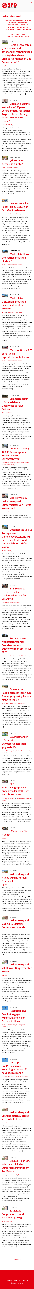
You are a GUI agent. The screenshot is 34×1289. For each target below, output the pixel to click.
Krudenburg (20, 32)
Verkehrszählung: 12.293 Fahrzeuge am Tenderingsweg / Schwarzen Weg (16, 454)
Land (28, 32)
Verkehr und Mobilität (15, 36)
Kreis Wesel (10, 32)
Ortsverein (15, 34)
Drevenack (24, 25)
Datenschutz (18, 1280)
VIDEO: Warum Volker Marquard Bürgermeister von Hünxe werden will (16, 503)
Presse (23, 34)
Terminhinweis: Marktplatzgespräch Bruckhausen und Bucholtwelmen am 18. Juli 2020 (16, 645)
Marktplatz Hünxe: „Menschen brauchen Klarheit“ (16, 257)
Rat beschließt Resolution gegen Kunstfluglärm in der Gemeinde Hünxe (14, 1016)
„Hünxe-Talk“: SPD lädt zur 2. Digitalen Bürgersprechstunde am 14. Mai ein (16, 1166)
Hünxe (19, 29)
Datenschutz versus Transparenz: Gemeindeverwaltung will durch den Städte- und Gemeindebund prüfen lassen (17, 538)
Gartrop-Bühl (9, 29)
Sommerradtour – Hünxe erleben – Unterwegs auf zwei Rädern (16, 404)
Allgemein (12, 22)
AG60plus (28, 20)
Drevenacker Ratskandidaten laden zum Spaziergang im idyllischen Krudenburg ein (17, 694)
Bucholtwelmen (13, 25)
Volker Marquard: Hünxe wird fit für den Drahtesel (15, 877)
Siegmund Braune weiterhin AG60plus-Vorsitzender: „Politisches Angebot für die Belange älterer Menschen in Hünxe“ (16, 112)
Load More (17, 1259)
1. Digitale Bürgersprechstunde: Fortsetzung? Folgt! (14, 1214)
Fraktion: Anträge (22, 27)
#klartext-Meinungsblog (14, 20)
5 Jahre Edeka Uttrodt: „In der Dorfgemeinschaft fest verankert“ (14, 594)
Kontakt (25, 1280)
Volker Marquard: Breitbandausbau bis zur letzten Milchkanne (15, 1116)
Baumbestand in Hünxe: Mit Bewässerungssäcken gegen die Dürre (15, 742)
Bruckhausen (22, 22)
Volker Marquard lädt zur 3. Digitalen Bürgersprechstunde (15, 924)
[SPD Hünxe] (10, 9)
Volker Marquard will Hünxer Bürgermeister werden (17, 968)
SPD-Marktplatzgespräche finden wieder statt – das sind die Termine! (15, 789)
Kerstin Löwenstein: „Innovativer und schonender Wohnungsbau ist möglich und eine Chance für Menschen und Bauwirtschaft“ (17, 53)
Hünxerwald (27, 29)
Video (27, 36)
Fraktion (11, 27)
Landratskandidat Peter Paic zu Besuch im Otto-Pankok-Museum (16, 207)
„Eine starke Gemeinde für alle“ (13, 162)
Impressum (10, 1280)
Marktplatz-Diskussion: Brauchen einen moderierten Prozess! (14, 303)
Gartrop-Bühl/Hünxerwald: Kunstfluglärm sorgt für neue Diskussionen (15, 1067)
